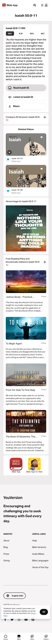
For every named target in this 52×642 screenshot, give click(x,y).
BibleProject (16, 161)
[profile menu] (44, 5)
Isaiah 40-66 (19, 190)
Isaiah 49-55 (19, 158)
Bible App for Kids (34, 472)
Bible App (16, 472)
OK (43, 612)
